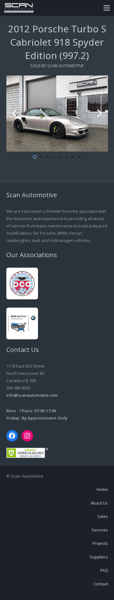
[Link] (19, 8)
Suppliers (99, 557)
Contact (100, 584)
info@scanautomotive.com (32, 395)
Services (100, 530)
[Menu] (106, 8)
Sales (102, 516)
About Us (99, 503)
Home (102, 489)
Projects (100, 543)
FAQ (104, 570)
